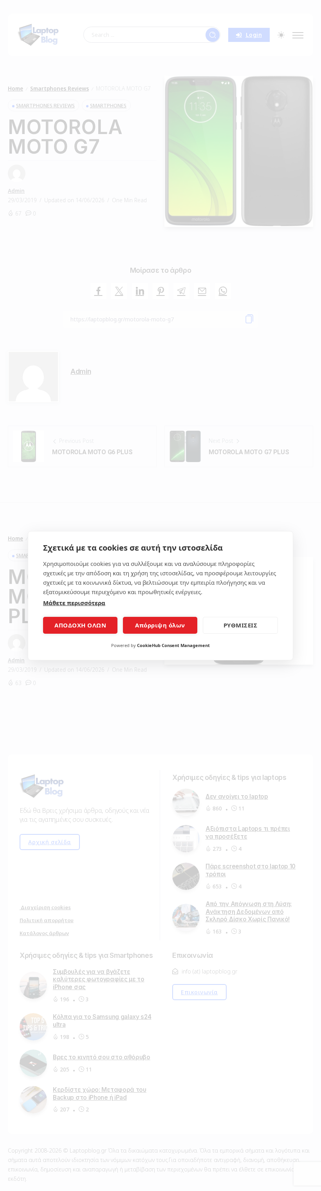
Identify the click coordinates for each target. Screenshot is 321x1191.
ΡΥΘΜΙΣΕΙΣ (241, 625)
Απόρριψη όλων (160, 625)
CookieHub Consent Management (173, 645)
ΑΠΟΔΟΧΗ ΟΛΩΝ (80, 625)
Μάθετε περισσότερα (74, 603)
